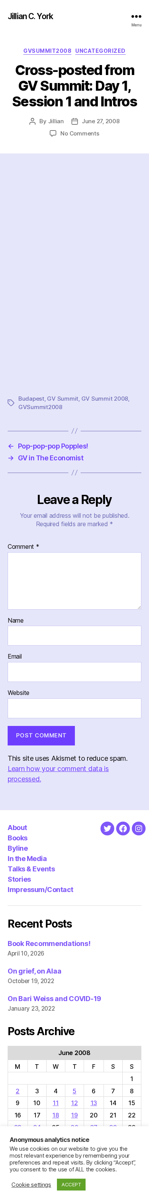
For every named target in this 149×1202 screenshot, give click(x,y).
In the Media (27, 859)
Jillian (56, 121)
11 (55, 1103)
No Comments (79, 133)
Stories (19, 879)
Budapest (31, 398)
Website (18, 693)
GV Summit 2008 (104, 398)
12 (74, 1103)
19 (74, 1115)
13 (94, 1103)
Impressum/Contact (40, 890)
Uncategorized (100, 50)
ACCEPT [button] (71, 1184)
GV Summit (62, 398)
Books (18, 838)
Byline (18, 848)
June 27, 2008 (101, 121)
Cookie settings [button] (31, 1184)
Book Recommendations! (49, 943)
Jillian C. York (30, 16)
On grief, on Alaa (34, 971)
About (17, 828)
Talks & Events (31, 869)
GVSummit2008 (47, 50)
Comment (23, 546)
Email (15, 656)
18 (55, 1115)
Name (16, 620)
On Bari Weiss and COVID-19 (54, 999)
